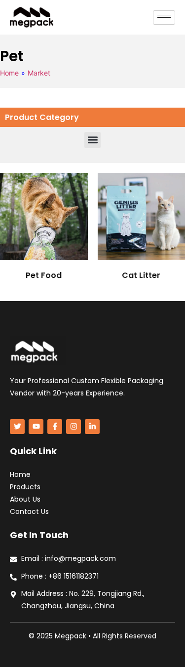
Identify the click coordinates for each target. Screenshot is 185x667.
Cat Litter (141, 275)
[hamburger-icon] (164, 17)
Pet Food (44, 275)
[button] (92, 140)
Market (39, 73)
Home (9, 73)
